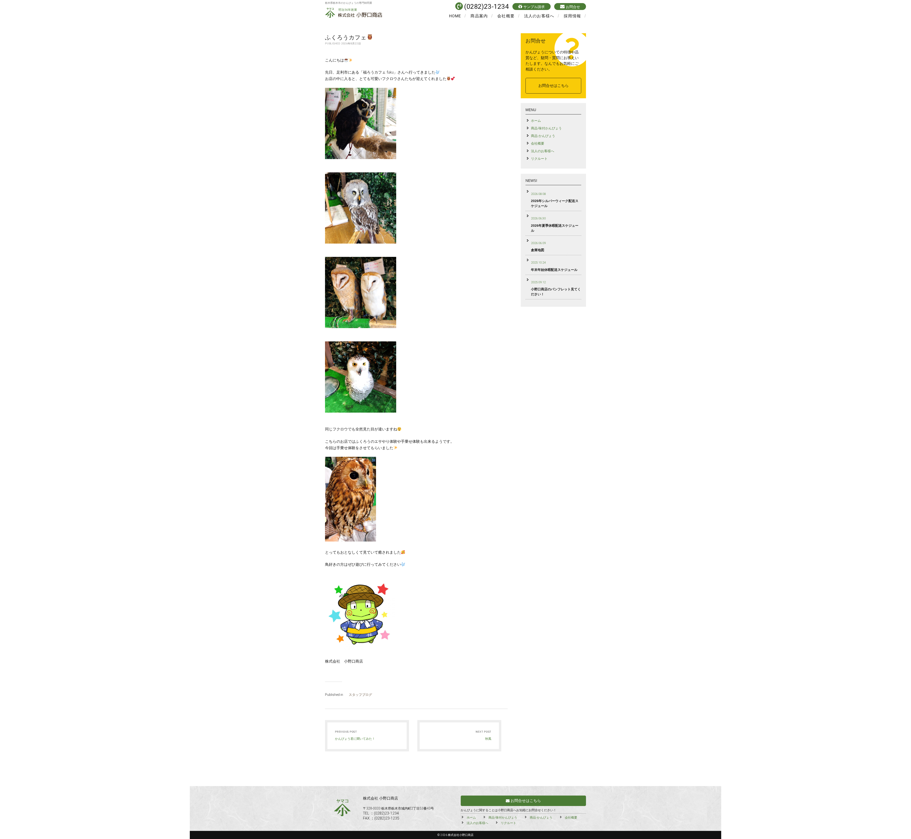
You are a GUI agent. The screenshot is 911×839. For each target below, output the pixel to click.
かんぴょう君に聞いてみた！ (355, 738)
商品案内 (479, 16)
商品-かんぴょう (543, 136)
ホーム (536, 121)
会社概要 (506, 16)
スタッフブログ (360, 695)
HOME (455, 16)
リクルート (539, 158)
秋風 (488, 738)
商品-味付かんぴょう (546, 128)
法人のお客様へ (539, 16)
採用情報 (572, 16)
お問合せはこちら (553, 85)
